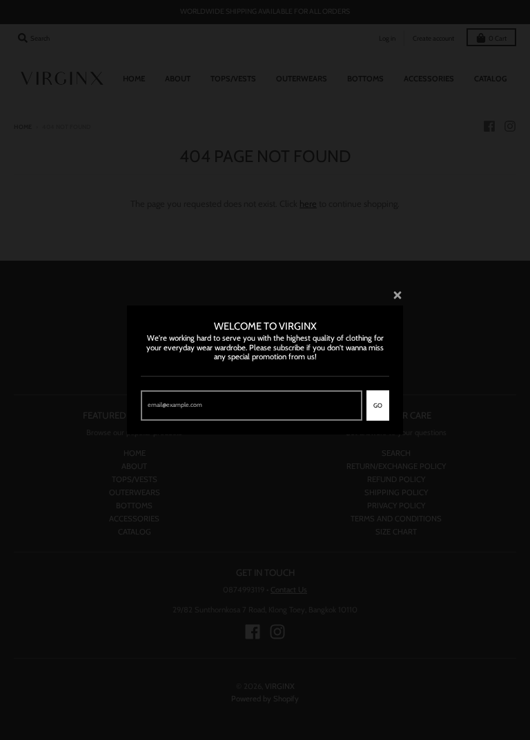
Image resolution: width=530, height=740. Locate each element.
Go (377, 405)
